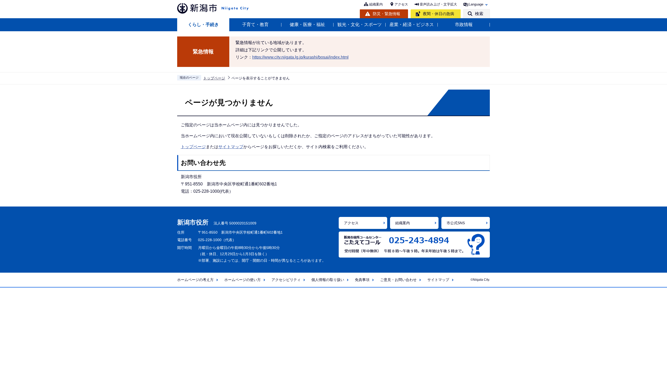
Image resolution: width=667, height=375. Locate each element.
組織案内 (376, 4)
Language (476, 4)
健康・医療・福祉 (307, 24)
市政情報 (464, 24)
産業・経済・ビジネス (412, 24)
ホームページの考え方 (195, 280)
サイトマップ (230, 147)
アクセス (401, 4)
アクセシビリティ (286, 280)
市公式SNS (456, 223)
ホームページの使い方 (242, 280)
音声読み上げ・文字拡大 (438, 4)
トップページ (214, 78)
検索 (479, 13)
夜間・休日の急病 (438, 13)
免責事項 (362, 280)
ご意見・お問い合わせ (398, 280)
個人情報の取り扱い (327, 280)
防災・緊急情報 (386, 13)
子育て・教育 (255, 24)
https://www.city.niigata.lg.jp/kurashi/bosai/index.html (300, 57)
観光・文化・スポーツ (359, 24)
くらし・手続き (203, 24)
